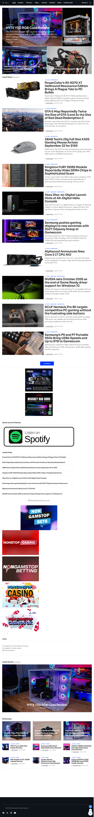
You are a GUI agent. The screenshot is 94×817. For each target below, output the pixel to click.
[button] (3, 3)
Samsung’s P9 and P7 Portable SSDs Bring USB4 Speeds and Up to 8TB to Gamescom (66, 338)
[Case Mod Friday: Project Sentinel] (69, 60)
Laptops (13, 757)
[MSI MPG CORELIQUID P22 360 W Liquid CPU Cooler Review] (24, 60)
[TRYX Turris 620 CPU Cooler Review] (5, 747)
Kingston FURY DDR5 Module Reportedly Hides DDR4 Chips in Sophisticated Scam (68, 170)
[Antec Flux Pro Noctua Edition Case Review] (16, 730)
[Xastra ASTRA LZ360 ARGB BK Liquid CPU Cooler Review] (66, 760)
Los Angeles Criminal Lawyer (11, 648)
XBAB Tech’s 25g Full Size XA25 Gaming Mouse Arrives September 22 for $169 (67, 142)
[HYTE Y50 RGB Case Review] (32, 27)
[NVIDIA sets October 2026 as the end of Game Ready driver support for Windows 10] (23, 287)
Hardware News (53, 136)
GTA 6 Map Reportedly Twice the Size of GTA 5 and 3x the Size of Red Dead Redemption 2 (68, 115)
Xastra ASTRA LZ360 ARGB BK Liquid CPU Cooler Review (79, 761)
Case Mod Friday (73, 36)
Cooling (7, 64)
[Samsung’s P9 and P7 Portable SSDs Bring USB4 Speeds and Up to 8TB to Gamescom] (23, 343)
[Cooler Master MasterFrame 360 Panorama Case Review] (36, 760)
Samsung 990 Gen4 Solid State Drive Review (51, 747)
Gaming (37, 728)
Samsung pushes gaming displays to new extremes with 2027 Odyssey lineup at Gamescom (67, 227)
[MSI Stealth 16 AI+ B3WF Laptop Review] (5, 760)
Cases (8, 24)
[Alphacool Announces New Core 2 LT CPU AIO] (23, 260)
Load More (47, 363)
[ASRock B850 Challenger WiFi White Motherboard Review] (77, 730)
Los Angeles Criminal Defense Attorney (15, 646)
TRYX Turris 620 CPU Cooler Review (18, 747)
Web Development (8, 650)
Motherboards (69, 728)
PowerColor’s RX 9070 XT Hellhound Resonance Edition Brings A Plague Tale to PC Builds (66, 87)
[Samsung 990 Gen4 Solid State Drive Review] (36, 747)
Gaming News (53, 108)
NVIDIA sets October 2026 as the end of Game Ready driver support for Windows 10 (66, 282)
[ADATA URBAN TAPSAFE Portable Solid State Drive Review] (66, 747)
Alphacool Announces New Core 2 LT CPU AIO (65, 253)
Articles (67, 36)
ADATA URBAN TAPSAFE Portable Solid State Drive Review (81, 748)
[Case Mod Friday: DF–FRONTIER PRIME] (77, 27)
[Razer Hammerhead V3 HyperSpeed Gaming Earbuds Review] (47, 730)
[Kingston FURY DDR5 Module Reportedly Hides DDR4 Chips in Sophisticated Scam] (23, 175)
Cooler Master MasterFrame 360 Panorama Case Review (50, 761)
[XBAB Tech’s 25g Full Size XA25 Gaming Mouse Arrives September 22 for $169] (23, 147)
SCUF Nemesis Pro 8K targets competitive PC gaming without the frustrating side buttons (68, 310)
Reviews (11, 24)
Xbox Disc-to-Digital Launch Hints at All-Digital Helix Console (65, 198)
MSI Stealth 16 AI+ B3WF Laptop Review (20, 760)
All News (47, 108)
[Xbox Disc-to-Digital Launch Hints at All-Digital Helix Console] (23, 203)
